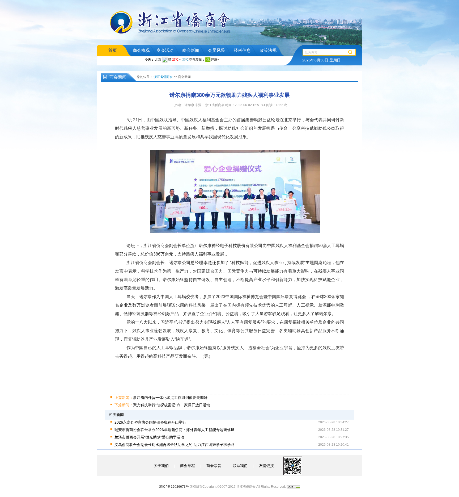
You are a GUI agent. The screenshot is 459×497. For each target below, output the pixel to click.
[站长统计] (293, 486)
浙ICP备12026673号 (174, 486)
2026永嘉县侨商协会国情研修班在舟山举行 (150, 422)
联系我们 (240, 465)
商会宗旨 (213, 465)
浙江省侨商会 (163, 77)
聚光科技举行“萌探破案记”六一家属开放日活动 (162, 405)
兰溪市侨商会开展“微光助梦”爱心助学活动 (149, 437)
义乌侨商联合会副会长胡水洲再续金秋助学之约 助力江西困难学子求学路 (174, 444)
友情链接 (266, 465)
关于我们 (161, 465)
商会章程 (187, 465)
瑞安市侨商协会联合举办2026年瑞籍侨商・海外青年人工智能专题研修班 (174, 430)
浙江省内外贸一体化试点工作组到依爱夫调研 (160, 397)
